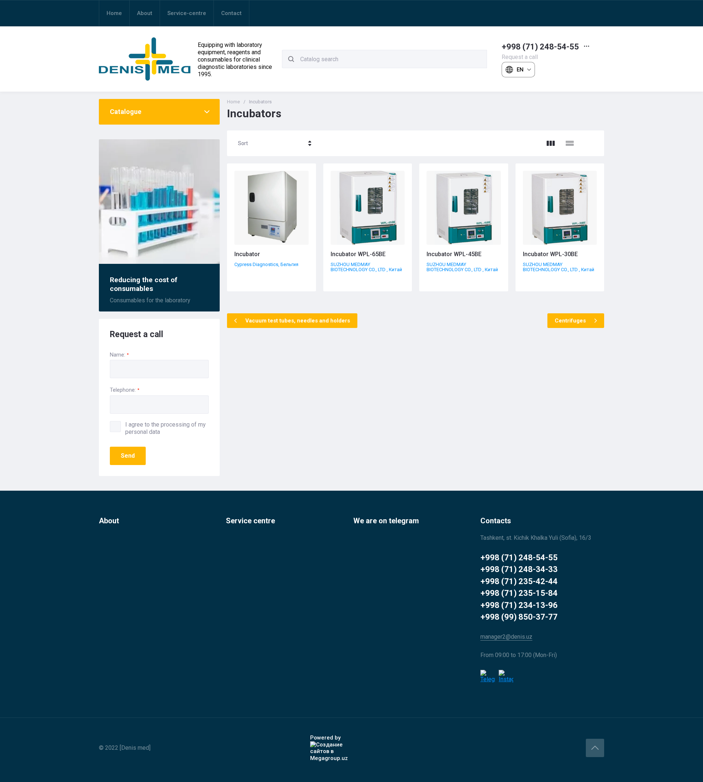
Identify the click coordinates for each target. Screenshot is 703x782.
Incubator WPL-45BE (454, 254)
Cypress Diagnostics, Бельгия (266, 264)
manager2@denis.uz (506, 636)
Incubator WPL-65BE (358, 254)
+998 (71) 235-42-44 (519, 581)
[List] (569, 143)
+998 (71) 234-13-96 (519, 605)
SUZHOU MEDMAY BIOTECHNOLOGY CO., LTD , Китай (366, 267)
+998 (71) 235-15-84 (519, 593)
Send (128, 455)
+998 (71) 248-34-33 (519, 569)
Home (233, 101)
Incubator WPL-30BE (550, 254)
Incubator (247, 254)
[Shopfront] (550, 143)
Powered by (325, 737)
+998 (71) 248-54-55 (540, 46)
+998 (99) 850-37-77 (519, 616)
